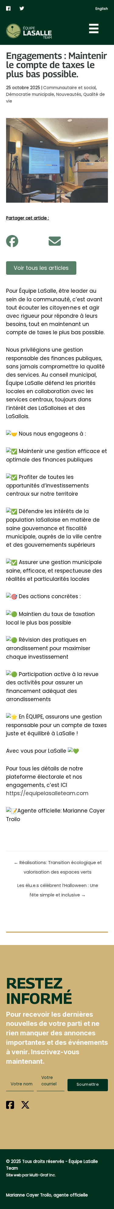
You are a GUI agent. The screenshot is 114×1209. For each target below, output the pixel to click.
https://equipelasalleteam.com (47, 793)
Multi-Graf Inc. (42, 1175)
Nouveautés (68, 94)
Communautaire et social (69, 88)
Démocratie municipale (30, 94)
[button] (87, 1085)
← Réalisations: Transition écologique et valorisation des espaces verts (58, 864)
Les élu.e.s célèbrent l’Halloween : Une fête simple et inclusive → (57, 886)
